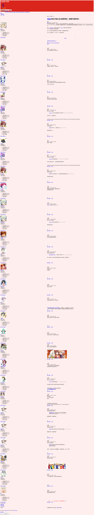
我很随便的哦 (3, 366)
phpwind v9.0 (6, 510)
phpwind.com (15, 510)
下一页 (4, 503)
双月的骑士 (2, 382)
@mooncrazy (51, 27)
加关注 (2, 37)
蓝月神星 (2, 396)
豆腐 (1, 111)
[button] (65, 38)
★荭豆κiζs (2, 461)
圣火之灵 (2, 350)
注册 (61, 507)
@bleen (61, 27)
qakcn (1, 28)
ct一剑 (2, 477)
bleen (1, 254)
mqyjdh (2, 143)
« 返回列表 (2, 14)
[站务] (49, 19)
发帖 (1, 504)
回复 (1, 13)
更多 (48, 22)
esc (1, 334)
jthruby (2, 97)
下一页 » (3, 15)
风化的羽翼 (2, 205)
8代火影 (2, 189)
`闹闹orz (2, 318)
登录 (57, 507)
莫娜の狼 (2, 270)
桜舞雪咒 (2, 67)
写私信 (4, 37)
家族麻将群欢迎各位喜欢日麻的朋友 (53, 307)
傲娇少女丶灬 (3, 83)
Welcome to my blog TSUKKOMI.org (53, 42)
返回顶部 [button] (2, 512)
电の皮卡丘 (2, 286)
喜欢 (49, 59)
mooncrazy (2, 51)
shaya (1, 302)
